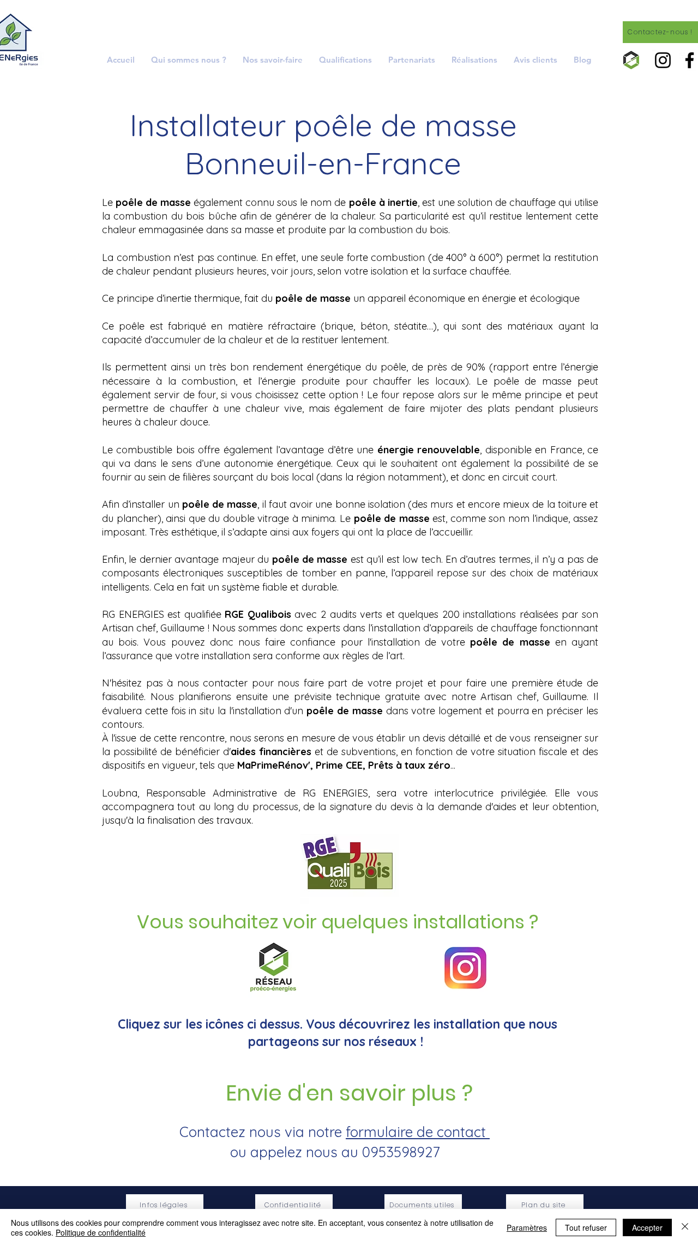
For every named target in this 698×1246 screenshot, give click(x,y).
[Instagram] (662, 60)
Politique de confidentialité (101, 1232)
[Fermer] (684, 1227)
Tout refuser (586, 1227)
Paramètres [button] (527, 1227)
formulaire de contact (418, 1132)
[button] (272, 59)
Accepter (647, 1227)
